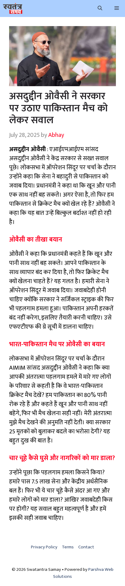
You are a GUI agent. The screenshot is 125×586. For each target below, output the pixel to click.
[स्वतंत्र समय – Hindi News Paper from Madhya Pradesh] (12, 8)
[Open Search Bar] (100, 8)
